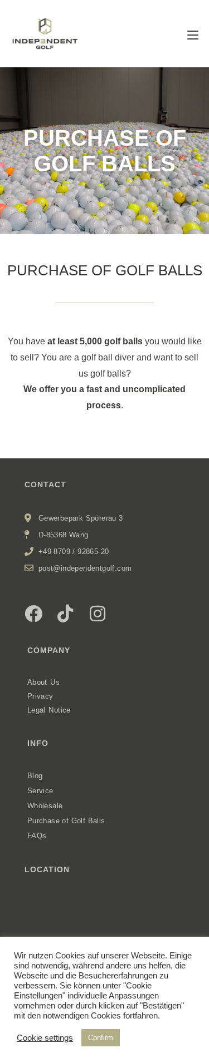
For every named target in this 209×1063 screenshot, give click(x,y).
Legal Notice (49, 710)
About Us (43, 682)
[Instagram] (97, 613)
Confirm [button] (100, 1038)
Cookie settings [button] (45, 1038)
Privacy (40, 696)
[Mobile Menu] (192, 35)
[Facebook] (33, 613)
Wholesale (45, 806)
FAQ (34, 836)
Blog (35, 776)
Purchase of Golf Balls (66, 821)
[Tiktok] (65, 613)
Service (40, 791)
